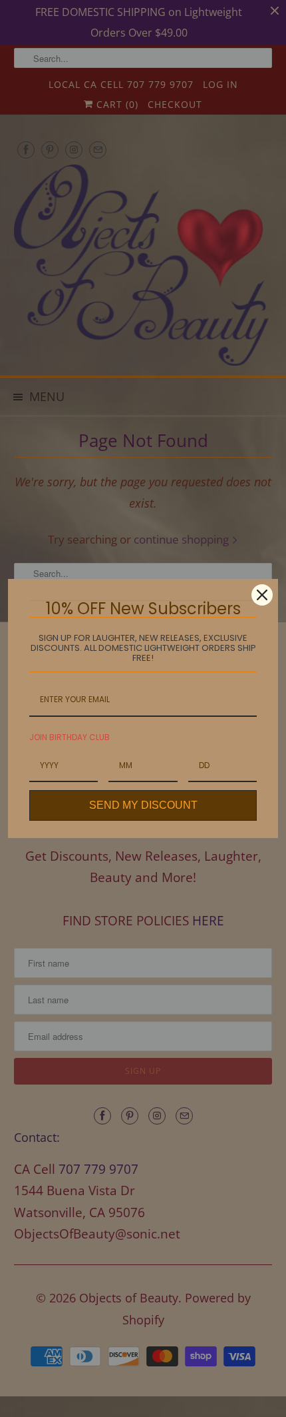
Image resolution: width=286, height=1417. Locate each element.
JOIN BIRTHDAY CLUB (69, 737)
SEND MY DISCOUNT (143, 805)
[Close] (262, 595)
